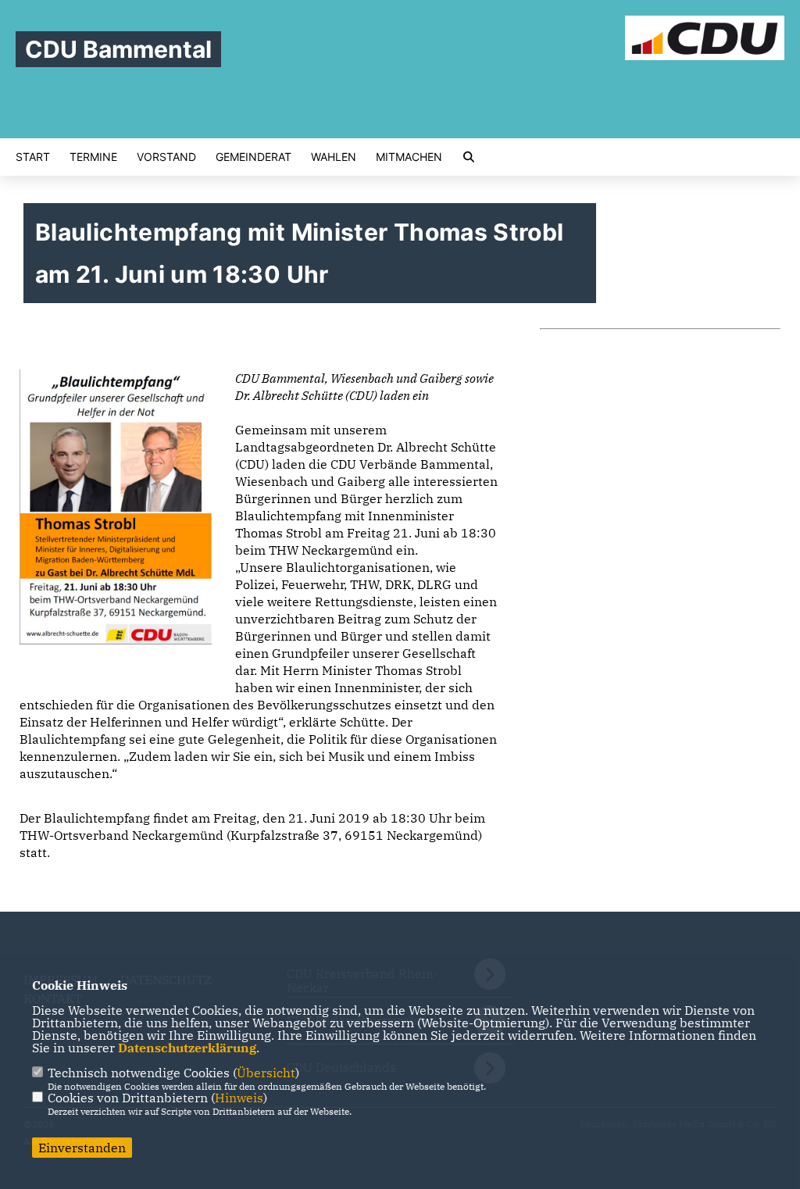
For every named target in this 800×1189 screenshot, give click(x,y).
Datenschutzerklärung (187, 1047)
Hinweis (239, 1097)
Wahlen (333, 157)
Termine (93, 157)
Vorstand (166, 157)
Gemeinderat (253, 157)
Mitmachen (409, 157)
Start (33, 157)
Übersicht (266, 1072)
